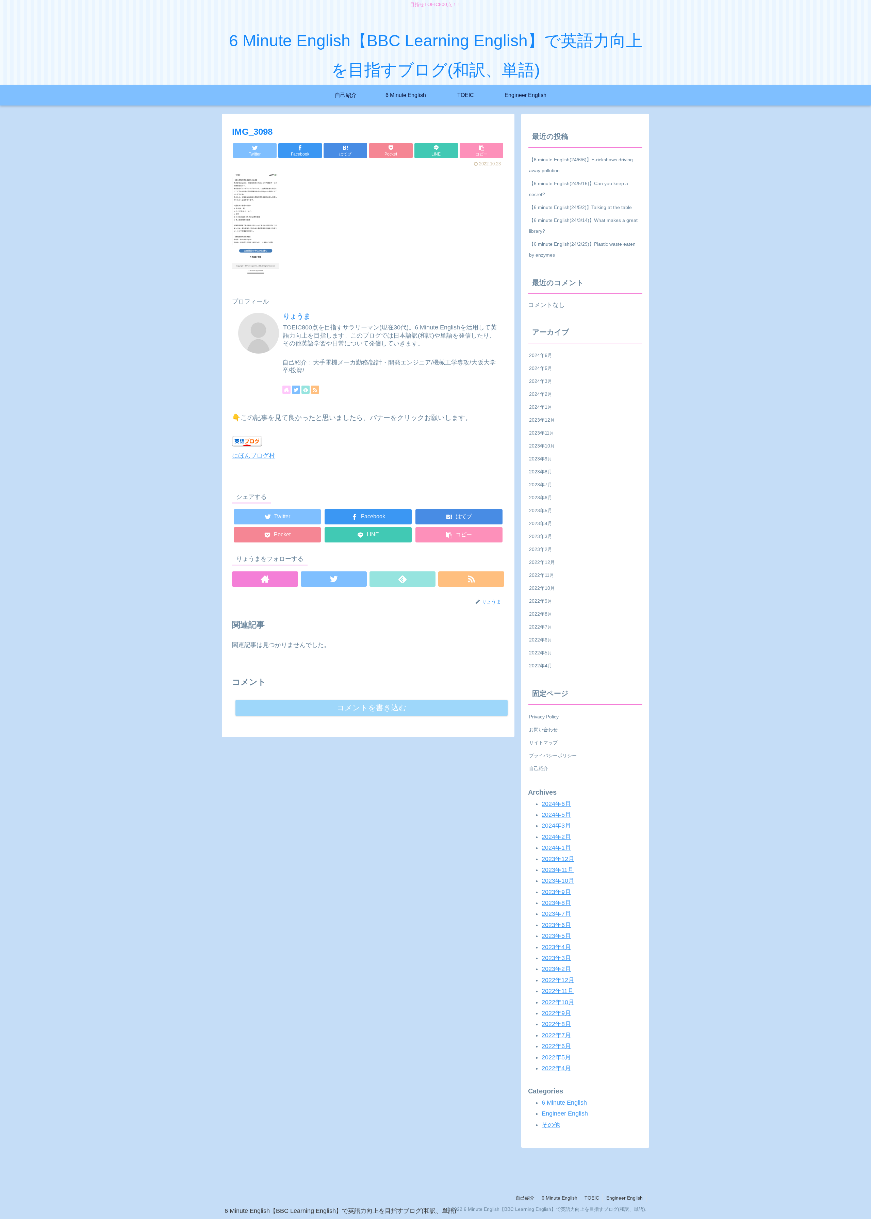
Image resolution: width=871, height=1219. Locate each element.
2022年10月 (542, 588)
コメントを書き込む (372, 707)
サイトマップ (543, 742)
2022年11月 (541, 575)
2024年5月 (540, 368)
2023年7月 (540, 484)
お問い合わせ (543, 729)
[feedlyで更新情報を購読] (305, 390)
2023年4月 (540, 523)
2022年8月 (540, 614)
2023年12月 (542, 420)
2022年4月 (540, 665)
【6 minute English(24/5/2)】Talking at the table (580, 207)
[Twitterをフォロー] (296, 390)
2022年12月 (542, 562)
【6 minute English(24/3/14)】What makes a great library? (583, 225)
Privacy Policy (544, 716)
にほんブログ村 (253, 455)
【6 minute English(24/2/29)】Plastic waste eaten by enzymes (582, 249)
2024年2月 (540, 394)
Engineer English (565, 1113)
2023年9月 (540, 458)
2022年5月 (540, 652)
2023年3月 (540, 536)
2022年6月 (540, 640)
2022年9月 (540, 601)
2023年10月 (542, 446)
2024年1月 (540, 407)
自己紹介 (538, 768)
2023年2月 (540, 549)
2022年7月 (540, 627)
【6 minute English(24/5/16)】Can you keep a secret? (578, 189)
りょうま (296, 316)
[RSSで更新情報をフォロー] (315, 390)
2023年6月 (540, 497)
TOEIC (592, 1198)
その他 (551, 1124)
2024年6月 (540, 355)
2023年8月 (540, 471)
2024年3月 (540, 381)
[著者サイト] (286, 390)
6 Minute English (564, 1102)
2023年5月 (540, 510)
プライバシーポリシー (553, 755)
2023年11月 (541, 433)
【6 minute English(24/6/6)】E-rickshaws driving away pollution (581, 165)
